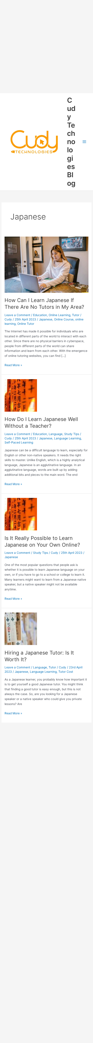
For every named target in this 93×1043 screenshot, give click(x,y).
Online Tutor (25, 323)
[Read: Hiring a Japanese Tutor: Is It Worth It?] (21, 628)
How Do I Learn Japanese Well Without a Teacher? (41, 422)
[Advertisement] (46, 46)
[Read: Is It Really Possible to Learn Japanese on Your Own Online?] (21, 514)
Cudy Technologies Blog (71, 141)
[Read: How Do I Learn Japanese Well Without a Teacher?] (21, 395)
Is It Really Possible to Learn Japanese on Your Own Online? (42, 541)
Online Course (64, 319)
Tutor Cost (65, 671)
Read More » (13, 365)
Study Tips (71, 434)
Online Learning (59, 315)
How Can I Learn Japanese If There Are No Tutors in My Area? (44, 303)
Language (56, 434)
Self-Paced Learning (19, 442)
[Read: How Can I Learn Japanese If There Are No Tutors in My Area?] (46, 264)
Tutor (75, 315)
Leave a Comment (17, 315)
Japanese (45, 319)
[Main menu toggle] (84, 141)
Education (40, 315)
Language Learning (67, 438)
